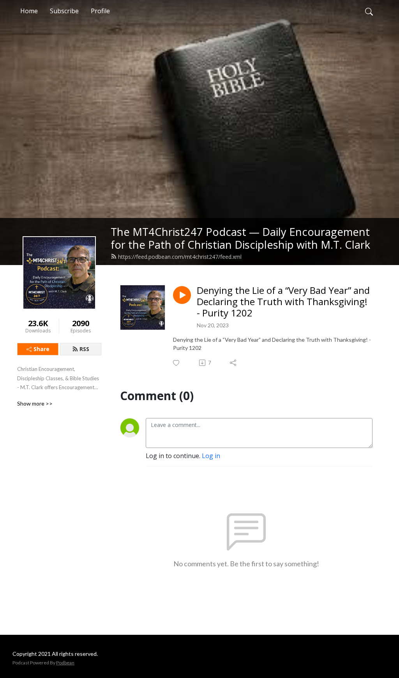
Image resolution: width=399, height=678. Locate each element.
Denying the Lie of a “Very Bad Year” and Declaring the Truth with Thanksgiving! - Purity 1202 (283, 301)
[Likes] (176, 363)
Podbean (65, 663)
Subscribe (64, 11)
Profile (100, 11)
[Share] (233, 363)
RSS (84, 349)
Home (29, 11)
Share (41, 349)
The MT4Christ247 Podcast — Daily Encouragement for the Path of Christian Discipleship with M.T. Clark (240, 238)
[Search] (369, 11)
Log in (211, 455)
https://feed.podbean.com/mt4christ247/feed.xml (180, 256)
